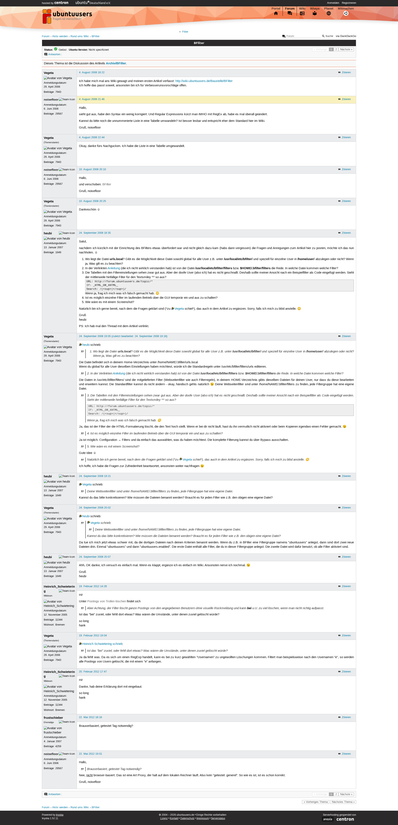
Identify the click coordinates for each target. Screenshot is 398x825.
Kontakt (174, 818)
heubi (48, 233)
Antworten (54, 54)
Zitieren (346, 72)
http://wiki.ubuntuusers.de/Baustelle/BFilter (204, 81)
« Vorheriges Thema (316, 802)
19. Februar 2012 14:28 (93, 586)
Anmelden (333, 3)
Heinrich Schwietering (97, 644)
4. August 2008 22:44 (91, 137)
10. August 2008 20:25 (92, 201)
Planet (328, 8)
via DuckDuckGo (346, 36)
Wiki (302, 8)
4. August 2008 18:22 (91, 72)
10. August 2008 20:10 (92, 169)
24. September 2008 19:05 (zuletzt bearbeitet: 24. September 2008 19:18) (123, 336)
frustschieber (53, 718)
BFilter (96, 36)
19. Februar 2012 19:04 (93, 635)
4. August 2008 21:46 (91, 99)
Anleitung (114, 268)
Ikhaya (314, 8)
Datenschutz (187, 818)
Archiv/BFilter (116, 63)
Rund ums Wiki (79, 36)
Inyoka (59, 814)
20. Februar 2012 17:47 (93, 671)
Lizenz (164, 818)
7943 (58, 92)
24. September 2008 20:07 (95, 557)
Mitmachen (346, 8)
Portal (276, 8)
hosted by (48, 3)
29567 (59, 113)
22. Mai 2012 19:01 (90, 753)
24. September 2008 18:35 (95, 233)
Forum (290, 8)
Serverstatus (218, 818)
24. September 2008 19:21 (95, 476)
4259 (58, 746)
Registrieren (349, 3)
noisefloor (51, 100)
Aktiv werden (60, 36)
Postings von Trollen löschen (106, 601)
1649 (58, 252)
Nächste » (346, 49)
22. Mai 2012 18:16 (90, 717)
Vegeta (48, 73)
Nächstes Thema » (343, 802)
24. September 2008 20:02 (95, 507)
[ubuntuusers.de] (68, 17)
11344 (58, 619)
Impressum (203, 818)
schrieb (118, 644)
